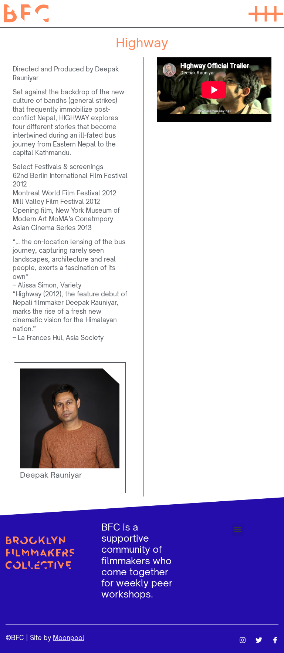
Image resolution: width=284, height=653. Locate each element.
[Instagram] (242, 640)
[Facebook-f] (275, 640)
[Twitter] (259, 640)
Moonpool (68, 638)
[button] (265, 13)
